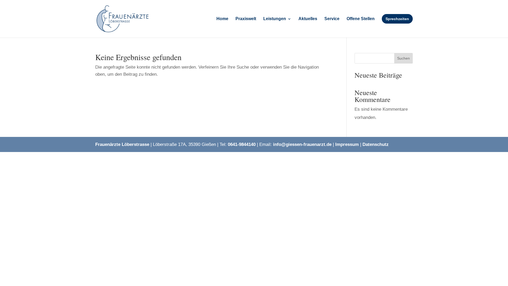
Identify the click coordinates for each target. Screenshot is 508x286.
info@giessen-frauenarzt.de (302, 144)
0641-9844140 (242, 144)
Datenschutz (375, 144)
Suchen (403, 58)
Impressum (347, 144)
